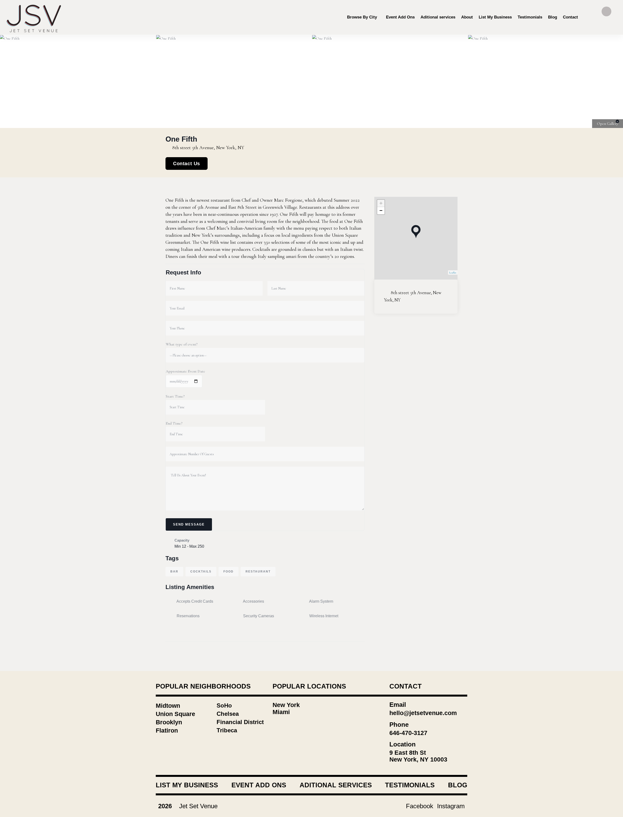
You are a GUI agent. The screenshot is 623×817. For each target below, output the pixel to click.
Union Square (175, 713)
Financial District (240, 722)
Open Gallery (607, 123)
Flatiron (167, 730)
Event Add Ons (258, 785)
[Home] (34, 17)
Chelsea (228, 713)
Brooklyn (169, 722)
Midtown (168, 705)
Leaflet (452, 272)
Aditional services (336, 785)
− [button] (381, 211)
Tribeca (227, 730)
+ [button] (381, 203)
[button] (613, 81)
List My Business (187, 785)
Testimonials (410, 785)
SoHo (224, 705)
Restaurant (258, 571)
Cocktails (200, 571)
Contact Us (186, 163)
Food (228, 571)
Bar (174, 571)
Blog (457, 785)
